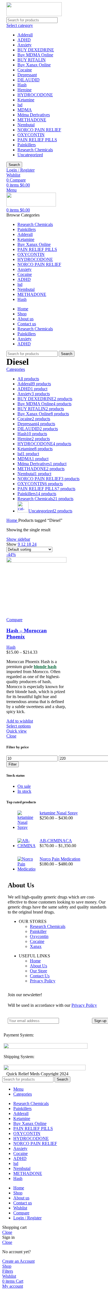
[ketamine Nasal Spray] (26, 820)
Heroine (24, 89)
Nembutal (26, 124)
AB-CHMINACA (56, 840)
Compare (21, 1213)
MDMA (24, 109)
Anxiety (24, 44)
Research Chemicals (35, 149)
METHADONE (31, 119)
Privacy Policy (42, 980)
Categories (15, 369)
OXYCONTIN (31, 134)
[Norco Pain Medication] (26, 864)
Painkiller (38, 931)
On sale (24, 786)
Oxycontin (39, 936)
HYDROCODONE (35, 94)
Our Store (38, 970)
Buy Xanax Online (34, 64)
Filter (13, 764)
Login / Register (27, 1217)
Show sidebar (18, 539)
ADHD (24, 39)
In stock (24, 791)
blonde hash (45, 666)
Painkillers (26, 144)
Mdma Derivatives (33, 114)
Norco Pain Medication (60, 859)
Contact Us (40, 975)
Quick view (16, 731)
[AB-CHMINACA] (26, 843)
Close (11, 736)
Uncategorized (30, 154)
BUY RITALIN (31, 59)
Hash (22, 84)
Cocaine (24, 69)
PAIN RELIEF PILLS (37, 139)
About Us (38, 965)
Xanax (36, 946)
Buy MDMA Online (35, 54)
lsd (19, 104)
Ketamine (25, 99)
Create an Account (18, 1261)
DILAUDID (28, 79)
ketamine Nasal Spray (59, 813)
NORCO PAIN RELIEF (39, 129)
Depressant (27, 74)
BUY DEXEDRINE (35, 49)
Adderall (25, 34)
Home (12, 520)
